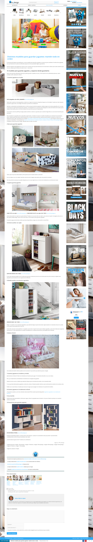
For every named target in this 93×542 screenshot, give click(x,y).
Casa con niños (49, 5)
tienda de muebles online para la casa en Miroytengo (35, 458)
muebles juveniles (11, 489)
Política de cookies (75, 538)
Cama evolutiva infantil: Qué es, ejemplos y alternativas (32, 482)
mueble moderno (20, 466)
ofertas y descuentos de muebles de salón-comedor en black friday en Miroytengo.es (42, 120)
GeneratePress (20, 538)
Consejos (65, 5)
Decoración (14, 5)
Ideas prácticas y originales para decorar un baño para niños (39, 482)
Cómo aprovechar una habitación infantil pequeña (21, 482)
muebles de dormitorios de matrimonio (19, 469)
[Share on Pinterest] (86, 541)
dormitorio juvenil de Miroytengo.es (14, 464)
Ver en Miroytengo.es (29, 99)
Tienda (79, 5)
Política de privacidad (84, 538)
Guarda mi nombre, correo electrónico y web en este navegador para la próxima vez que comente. (29, 530)
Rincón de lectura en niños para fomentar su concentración (27, 482)
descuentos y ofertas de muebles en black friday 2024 (39, 118)
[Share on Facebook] (83, 541)
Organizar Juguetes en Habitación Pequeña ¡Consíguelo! (9, 483)
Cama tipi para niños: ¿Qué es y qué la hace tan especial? (18, 491)
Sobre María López (20, 498)
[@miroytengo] (71, 312)
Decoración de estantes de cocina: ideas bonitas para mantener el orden (21, 490)
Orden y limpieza (31, 5)
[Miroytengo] (14, 2)
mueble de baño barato (21, 461)
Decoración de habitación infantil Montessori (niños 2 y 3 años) (15, 483)
